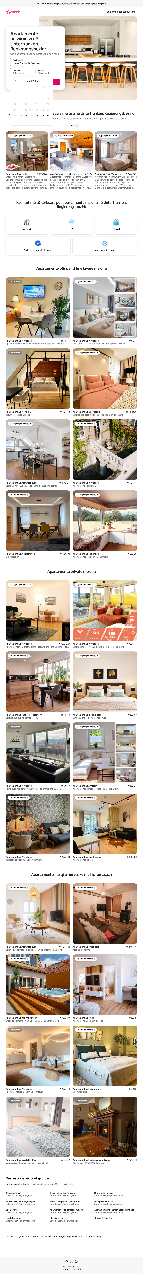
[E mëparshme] (66, 125)
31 (15, 121)
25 (20, 115)
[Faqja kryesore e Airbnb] (13, 11)
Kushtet (77, 1269)
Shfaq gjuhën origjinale (95, 3)
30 (48, 115)
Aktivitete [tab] (68, 1184)
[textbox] (23, 73)
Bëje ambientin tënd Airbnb (121, 11)
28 (37, 115)
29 (42, 115)
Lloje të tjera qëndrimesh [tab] (17, 1184)
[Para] (76, 125)
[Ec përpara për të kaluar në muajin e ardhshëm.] (48, 81)
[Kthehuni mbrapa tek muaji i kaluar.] (15, 81)
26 (26, 115)
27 (31, 115)
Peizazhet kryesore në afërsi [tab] (46, 1184)
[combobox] (35, 63)
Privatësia (66, 1269)
